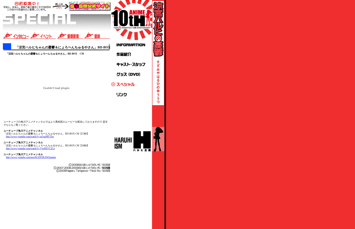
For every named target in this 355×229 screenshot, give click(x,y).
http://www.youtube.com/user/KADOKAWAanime (31, 157)
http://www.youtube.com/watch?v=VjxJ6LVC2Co (30, 148)
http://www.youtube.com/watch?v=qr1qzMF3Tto (30, 136)
